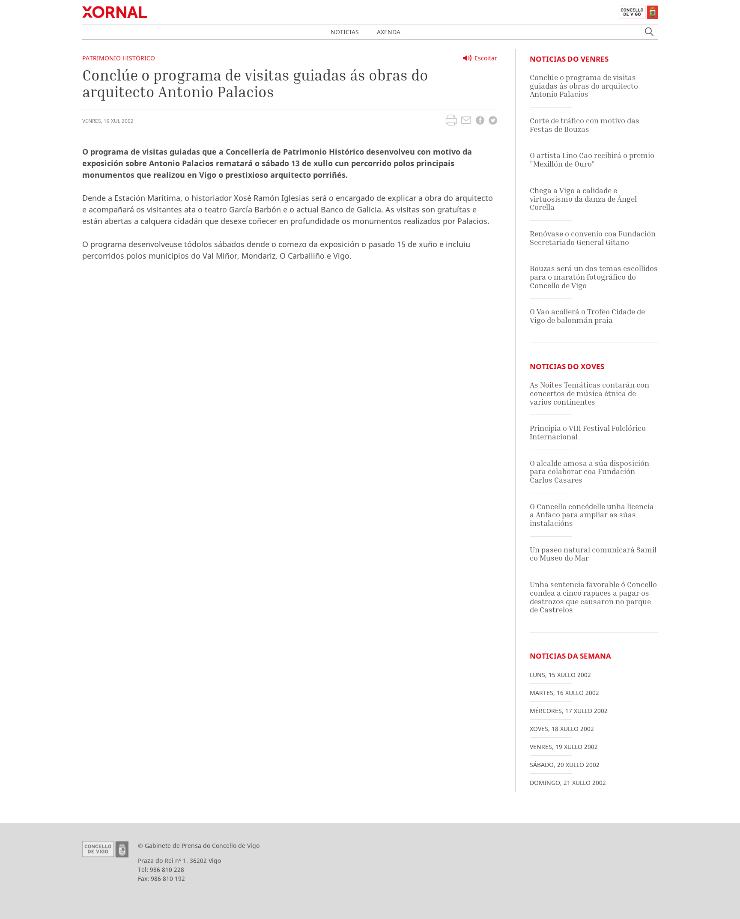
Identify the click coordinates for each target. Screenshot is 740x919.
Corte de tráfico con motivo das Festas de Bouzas (584, 125)
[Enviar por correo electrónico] (466, 121)
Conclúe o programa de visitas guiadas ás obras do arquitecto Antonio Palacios (584, 85)
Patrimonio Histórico (118, 58)
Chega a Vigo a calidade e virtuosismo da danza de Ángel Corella (583, 199)
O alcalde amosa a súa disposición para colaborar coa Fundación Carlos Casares (589, 471)
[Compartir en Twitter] (493, 121)
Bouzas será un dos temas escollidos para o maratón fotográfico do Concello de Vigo (594, 276)
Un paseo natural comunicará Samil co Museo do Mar (593, 554)
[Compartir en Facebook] (480, 121)
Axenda (388, 32)
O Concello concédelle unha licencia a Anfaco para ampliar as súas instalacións (592, 515)
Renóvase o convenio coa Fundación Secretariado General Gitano (593, 238)
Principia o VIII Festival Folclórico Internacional (588, 432)
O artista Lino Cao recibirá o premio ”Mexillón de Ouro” (592, 159)
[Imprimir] (451, 121)
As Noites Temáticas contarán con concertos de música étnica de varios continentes (589, 393)
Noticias (345, 32)
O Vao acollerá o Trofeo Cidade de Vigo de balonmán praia (587, 316)
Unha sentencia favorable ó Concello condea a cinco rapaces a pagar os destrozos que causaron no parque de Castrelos (593, 597)
